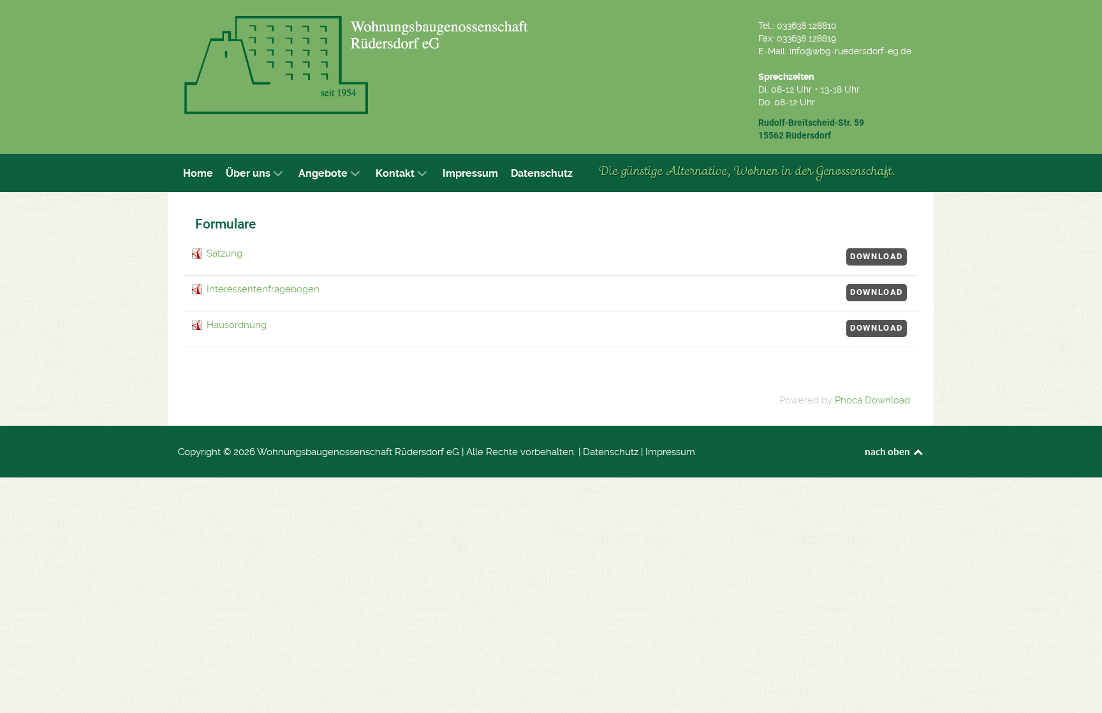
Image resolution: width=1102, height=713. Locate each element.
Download (876, 256)
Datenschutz (610, 452)
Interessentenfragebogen (263, 289)
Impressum (670, 452)
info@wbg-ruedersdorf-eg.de (850, 51)
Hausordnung (237, 325)
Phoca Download (872, 400)
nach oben (888, 451)
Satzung (224, 253)
